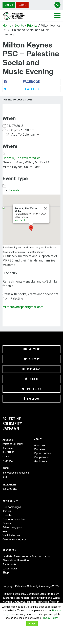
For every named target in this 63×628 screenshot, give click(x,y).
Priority (32, 25)
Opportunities (42, 453)
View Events (20, 220)
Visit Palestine (11, 535)
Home (7, 25)
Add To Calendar (23, 134)
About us (39, 445)
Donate (22, 4)
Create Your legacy (14, 539)
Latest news (10, 568)
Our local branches (14, 519)
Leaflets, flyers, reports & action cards (26, 556)
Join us (9, 4)
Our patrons (41, 457)
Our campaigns (12, 507)
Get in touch (41, 461)
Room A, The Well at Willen (21, 158)
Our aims (39, 449)
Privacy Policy (50, 617)
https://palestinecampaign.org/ (18, 16)
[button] (31, 228)
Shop (6, 572)
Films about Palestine (16, 560)
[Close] (45, 208)
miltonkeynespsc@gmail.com (23, 307)
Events (19, 25)
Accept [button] (32, 623)
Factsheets (9, 564)
